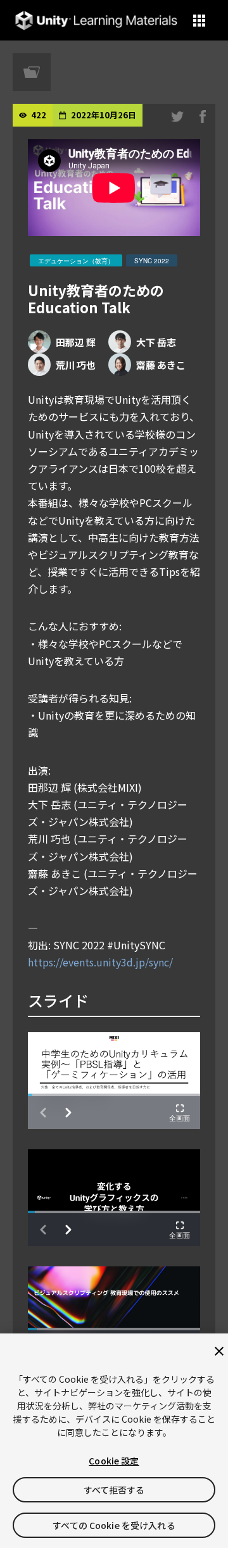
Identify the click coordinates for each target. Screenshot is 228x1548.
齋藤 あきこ (161, 364)
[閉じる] (219, 1351)
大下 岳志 (156, 342)
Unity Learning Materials (96, 20)
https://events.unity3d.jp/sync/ (100, 962)
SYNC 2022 (151, 260)
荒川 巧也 (76, 364)
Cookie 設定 (114, 1460)
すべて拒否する (114, 1489)
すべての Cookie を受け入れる (114, 1525)
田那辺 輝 (76, 342)
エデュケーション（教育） (76, 260)
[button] (199, 20)
